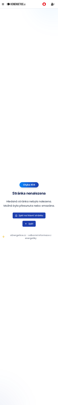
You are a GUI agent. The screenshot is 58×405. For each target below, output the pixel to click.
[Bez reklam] (44, 4)
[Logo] (16, 4)
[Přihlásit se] (52, 4)
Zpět (30, 223)
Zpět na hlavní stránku (31, 215)
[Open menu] (3, 4)
